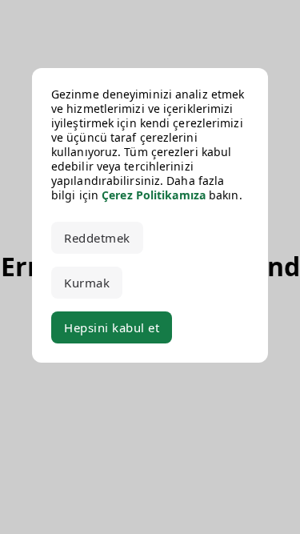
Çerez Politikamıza (154, 195)
